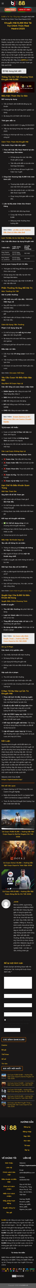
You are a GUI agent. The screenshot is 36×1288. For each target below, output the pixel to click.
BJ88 (3, 17)
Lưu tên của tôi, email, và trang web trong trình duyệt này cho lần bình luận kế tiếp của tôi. (17, 1023)
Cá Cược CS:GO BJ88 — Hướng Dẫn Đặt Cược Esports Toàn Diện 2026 (20, 1097)
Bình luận (8, 975)
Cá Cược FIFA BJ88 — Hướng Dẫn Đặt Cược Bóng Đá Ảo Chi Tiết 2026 (21, 1090)
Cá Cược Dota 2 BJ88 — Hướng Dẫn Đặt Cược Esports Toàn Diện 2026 (20, 1084)
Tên (6, 992)
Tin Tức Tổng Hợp (13, 17)
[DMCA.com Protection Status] (18, 1276)
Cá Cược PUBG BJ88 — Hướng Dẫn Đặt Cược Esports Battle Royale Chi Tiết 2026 (21, 1076)
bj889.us (24, 60)
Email (6, 1001)
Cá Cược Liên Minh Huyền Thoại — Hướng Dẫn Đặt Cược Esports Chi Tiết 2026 (20, 1104)
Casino (4, 1045)
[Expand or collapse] (24, 71)
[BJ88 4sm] (18, 3)
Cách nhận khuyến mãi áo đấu (20, 591)
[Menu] (3, 3)
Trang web (7, 1011)
